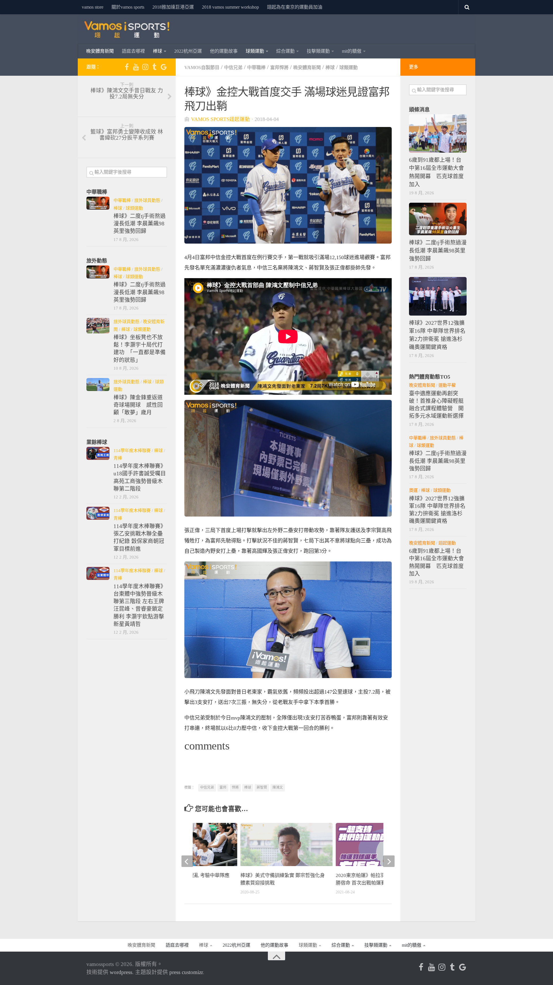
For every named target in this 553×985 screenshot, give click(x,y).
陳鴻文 (277, 787)
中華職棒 (256, 67)
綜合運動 (285, 51)
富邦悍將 (279, 67)
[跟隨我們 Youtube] (135, 66)
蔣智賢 (262, 787)
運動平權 (447, 385)
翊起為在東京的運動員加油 (294, 7)
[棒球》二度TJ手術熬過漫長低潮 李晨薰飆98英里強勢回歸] (97, 203)
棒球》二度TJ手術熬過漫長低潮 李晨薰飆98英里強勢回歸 (139, 223)
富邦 (222, 787)
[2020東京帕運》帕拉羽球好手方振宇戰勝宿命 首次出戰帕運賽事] (382, 849)
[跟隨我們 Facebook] (126, 66)
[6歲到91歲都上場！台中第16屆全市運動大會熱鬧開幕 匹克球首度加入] (438, 133)
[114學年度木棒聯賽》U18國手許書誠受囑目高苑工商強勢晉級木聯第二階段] (97, 453)
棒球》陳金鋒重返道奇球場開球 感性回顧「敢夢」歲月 (138, 405)
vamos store (92, 7)
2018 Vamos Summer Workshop (230, 7)
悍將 (235, 787)
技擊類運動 (318, 51)
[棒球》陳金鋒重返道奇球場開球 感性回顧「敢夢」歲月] (97, 384)
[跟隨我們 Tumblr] (154, 66)
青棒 (117, 458)
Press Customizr (186, 972)
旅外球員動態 (147, 200)
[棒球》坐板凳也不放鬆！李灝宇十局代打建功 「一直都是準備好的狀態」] (97, 325)
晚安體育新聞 (100, 51)
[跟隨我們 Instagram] (145, 66)
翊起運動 (447, 542)
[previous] (187, 861)
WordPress (121, 972)
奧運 (413, 490)
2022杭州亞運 (188, 51)
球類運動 (255, 51)
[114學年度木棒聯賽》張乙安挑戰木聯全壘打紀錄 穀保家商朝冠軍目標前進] (97, 513)
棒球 (157, 51)
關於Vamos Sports (127, 7)
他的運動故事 (224, 51)
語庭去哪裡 (133, 51)
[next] (389, 861)
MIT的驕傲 (351, 51)
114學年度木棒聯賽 (132, 450)
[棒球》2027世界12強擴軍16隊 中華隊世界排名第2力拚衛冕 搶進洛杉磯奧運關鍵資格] (438, 296)
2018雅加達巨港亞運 (173, 7)
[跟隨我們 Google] (163, 66)
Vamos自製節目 (201, 67)
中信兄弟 (233, 67)
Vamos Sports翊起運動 (220, 119)
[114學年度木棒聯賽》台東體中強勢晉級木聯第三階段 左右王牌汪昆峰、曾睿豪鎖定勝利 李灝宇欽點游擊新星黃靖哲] (97, 573)
